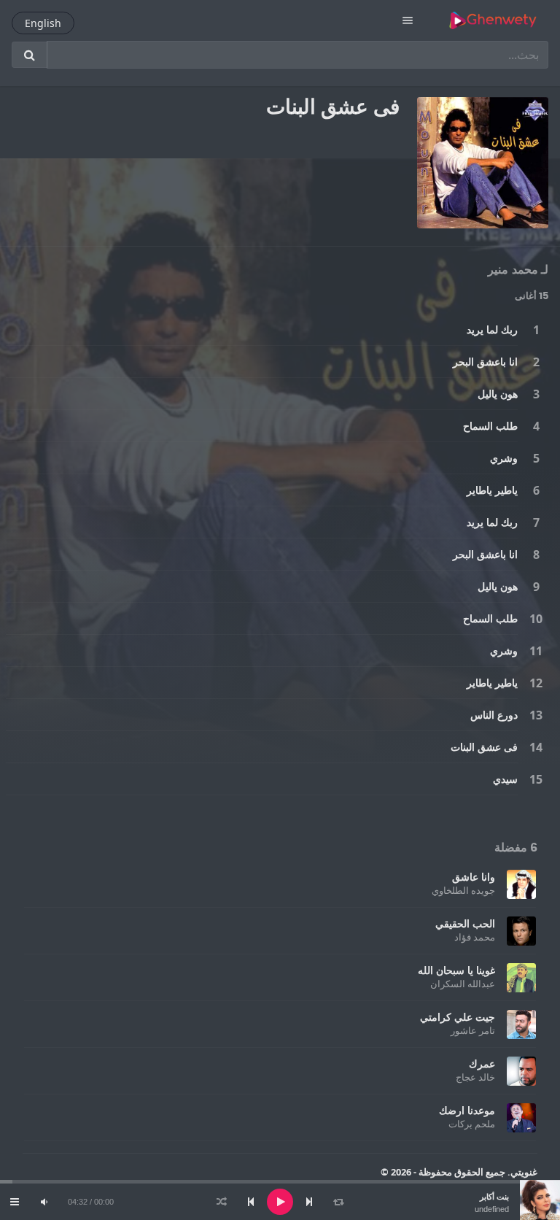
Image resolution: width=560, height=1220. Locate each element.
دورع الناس (494, 715)
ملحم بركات (471, 1123)
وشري (504, 458)
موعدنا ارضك (467, 1110)
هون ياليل (498, 394)
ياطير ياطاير (492, 490)
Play (536, 330)
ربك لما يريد (492, 329)
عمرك (482, 1063)
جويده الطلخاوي (463, 890)
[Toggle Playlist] (14, 1201)
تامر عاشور (473, 1030)
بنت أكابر (494, 1196)
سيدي (505, 779)
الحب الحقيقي (465, 923)
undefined (492, 1209)
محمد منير (512, 270)
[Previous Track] (250, 1201)
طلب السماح (490, 426)
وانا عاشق (473, 877)
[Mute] (43, 1201)
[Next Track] (309, 1201)
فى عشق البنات (484, 747)
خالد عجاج (475, 1077)
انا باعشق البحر (485, 361)
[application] (280, 1201)
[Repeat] (338, 1201)
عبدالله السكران (462, 983)
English (43, 23)
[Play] (280, 1202)
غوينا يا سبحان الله (456, 970)
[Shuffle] (221, 1201)
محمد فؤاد (474, 936)
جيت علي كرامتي (457, 1017)
